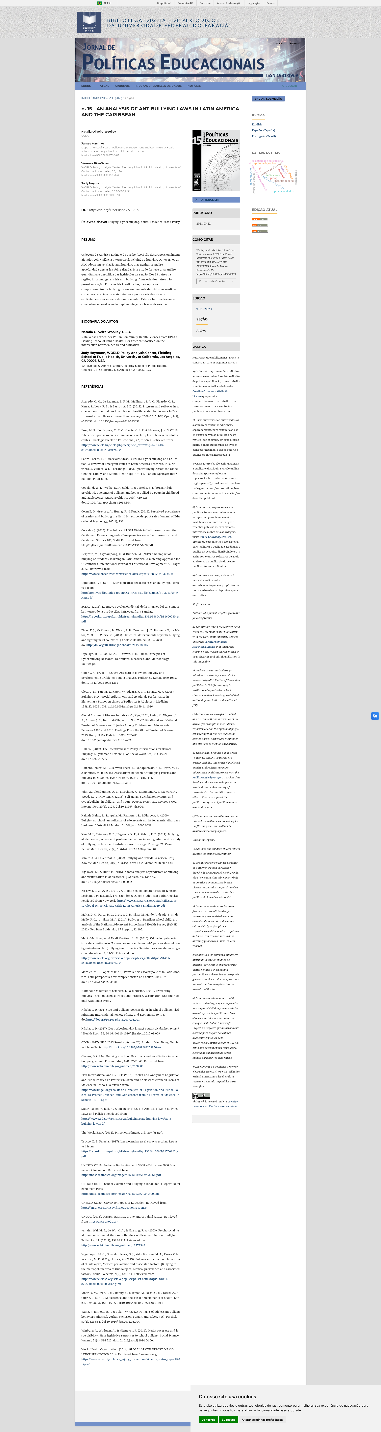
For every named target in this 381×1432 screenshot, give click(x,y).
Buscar (291, 85)
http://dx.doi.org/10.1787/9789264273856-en (132, 1047)
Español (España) (263, 130)
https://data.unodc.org (103, 1221)
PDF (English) (208, 199)
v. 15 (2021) (115, 97)
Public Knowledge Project (215, 537)
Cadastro (279, 43)
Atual (104, 85)
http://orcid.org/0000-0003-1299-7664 (100, 175)
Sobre (86, 85)
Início (85, 97)
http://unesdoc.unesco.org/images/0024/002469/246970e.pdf (121, 1194)
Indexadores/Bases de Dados (159, 85)
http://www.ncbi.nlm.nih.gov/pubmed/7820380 (112, 1066)
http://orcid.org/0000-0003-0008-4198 (100, 195)
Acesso (295, 43)
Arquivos (122, 85)
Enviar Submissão (268, 98)
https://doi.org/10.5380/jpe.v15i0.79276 (115, 210)
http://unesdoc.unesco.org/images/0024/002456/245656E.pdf (121, 1175)
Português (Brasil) (264, 136)
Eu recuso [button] (229, 1419)
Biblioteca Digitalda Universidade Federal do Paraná (168, 23)
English (257, 124)
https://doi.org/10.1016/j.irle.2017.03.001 (113, 1019)
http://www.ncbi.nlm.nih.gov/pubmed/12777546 (113, 1245)
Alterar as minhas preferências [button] (262, 1419)
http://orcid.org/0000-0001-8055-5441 (100, 155)
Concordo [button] (209, 1419)
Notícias (194, 85)
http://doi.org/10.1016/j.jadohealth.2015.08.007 (117, 645)
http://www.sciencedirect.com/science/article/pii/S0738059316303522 (127, 574)
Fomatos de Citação (212, 281)
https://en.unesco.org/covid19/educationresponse (114, 1207)
